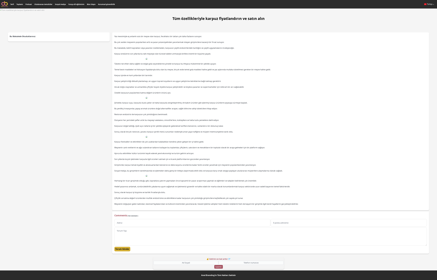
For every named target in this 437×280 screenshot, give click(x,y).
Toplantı (20, 4)
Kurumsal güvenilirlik (106, 4)
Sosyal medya (60, 4)
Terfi (12, 4)
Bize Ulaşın (91, 4)
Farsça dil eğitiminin (76, 4)
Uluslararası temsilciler (43, 4)
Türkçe (430, 4)
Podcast (28, 4)
